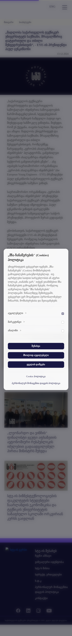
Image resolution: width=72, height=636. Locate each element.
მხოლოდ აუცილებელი (36, 355)
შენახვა (36, 346)
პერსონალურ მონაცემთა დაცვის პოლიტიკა (36, 383)
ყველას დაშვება (36, 364)
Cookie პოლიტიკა (36, 376)
